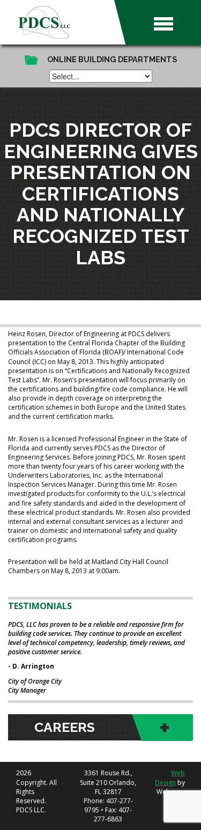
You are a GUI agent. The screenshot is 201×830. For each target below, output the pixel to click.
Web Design (170, 777)
